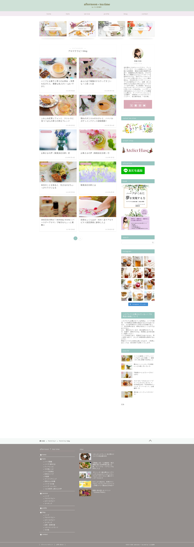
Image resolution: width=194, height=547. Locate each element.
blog (125, 14)
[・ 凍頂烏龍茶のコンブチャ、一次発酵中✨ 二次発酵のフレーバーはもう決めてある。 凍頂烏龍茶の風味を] (138, 261)
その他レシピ (49, 469)
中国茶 (47, 476)
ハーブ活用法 (49, 471)
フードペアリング (51, 479)
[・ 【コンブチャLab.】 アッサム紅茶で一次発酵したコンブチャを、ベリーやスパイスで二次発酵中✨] (138, 273)
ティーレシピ (49, 466)
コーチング (48, 503)
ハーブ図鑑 (48, 461)
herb (68, 14)
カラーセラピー (50, 501)
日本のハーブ (49, 474)
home (49, 14)
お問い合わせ (60, 544)
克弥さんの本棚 (50, 481)
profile (106, 14)
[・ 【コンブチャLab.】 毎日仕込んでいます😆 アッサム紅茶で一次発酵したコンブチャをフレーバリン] (126, 273)
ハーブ (47, 496)
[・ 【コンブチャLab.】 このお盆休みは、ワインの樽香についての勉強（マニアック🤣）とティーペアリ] (149, 273)
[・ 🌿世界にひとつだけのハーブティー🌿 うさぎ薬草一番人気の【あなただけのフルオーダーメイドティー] (126, 284)
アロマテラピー (52, 441)
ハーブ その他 (49, 484)
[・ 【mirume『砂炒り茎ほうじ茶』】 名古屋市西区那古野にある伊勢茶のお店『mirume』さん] (149, 284)
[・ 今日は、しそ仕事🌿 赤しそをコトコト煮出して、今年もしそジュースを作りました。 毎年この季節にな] (138, 284)
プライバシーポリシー (47, 544)
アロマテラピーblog (64, 441)
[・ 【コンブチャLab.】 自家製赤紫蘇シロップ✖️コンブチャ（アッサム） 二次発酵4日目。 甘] (149, 261)
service (87, 14)
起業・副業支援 (50, 525)
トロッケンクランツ (51, 527)
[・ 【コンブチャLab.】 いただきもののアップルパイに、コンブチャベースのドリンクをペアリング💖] (126, 261)
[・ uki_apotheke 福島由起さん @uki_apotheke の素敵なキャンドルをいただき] (149, 296)
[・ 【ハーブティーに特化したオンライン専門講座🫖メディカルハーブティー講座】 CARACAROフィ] (126, 296)
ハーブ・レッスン (51, 486)
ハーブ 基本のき (50, 464)
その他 (47, 530)
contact (145, 14)
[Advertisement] (138, 418)
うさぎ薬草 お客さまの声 (53, 489)
